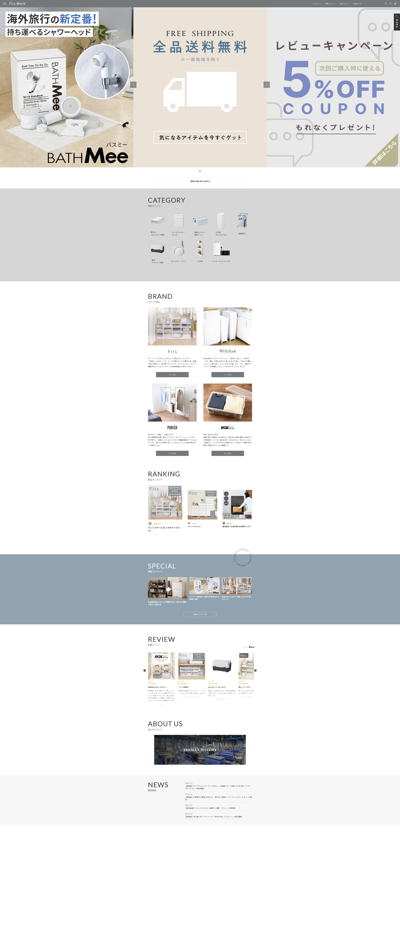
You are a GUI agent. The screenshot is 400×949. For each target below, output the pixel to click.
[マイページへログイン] (385, 3)
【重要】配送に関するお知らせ (200, 181)
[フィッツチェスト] (202, 505)
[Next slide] (267, 85)
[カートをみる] (395, 3)
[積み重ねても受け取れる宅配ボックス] (237, 505)
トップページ (316, 4)
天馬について (344, 4)
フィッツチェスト (194, 526)
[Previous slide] (133, 85)
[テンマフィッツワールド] (17, 4)
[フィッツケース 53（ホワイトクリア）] (165, 502)
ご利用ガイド (356, 4)
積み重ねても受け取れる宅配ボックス (236, 526)
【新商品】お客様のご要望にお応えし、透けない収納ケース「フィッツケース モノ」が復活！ (218, 798)
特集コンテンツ (330, 4)
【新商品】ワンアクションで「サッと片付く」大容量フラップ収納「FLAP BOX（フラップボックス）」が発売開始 (218, 787)
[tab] (196, 171)
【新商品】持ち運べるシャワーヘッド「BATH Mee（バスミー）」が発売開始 (213, 816)
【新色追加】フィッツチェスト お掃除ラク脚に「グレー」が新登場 (210, 808)
